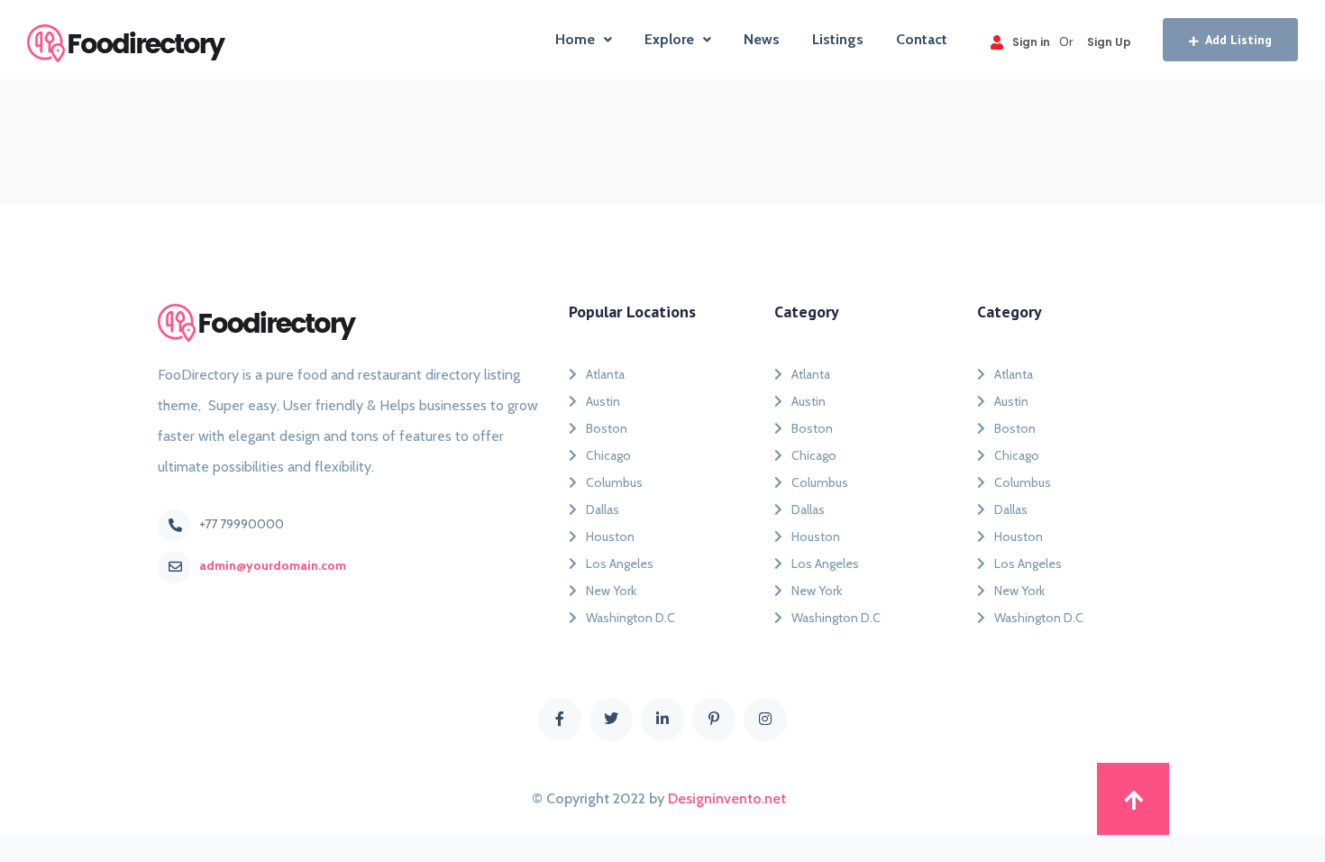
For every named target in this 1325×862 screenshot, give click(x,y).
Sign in (1031, 42)
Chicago (608, 455)
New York (611, 590)
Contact (921, 39)
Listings (838, 39)
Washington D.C (630, 618)
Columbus (614, 482)
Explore (669, 39)
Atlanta (605, 374)
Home (575, 39)
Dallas (602, 509)
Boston (606, 428)
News (762, 39)
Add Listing (1238, 40)
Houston (610, 536)
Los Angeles (619, 563)
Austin (603, 401)
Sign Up (1109, 42)
